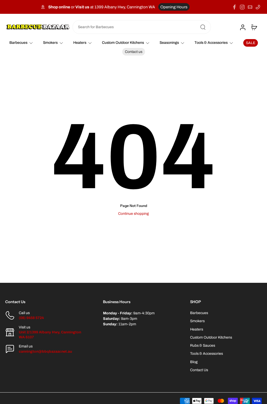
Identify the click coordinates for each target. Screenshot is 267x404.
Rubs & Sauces (202, 345)
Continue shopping (133, 214)
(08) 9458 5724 (31, 318)
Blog (194, 362)
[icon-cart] (254, 27)
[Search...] (203, 27)
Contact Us (199, 370)
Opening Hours (173, 7)
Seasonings (169, 43)
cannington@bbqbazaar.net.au (45, 351)
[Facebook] (234, 7)
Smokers (50, 43)
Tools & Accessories (211, 43)
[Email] (250, 7)
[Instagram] (242, 7)
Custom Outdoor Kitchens (123, 43)
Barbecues (18, 43)
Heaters (79, 43)
